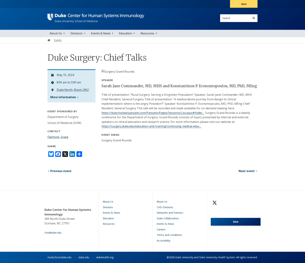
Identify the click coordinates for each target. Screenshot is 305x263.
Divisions (76, 33)
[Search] (254, 18)
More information (63, 97)
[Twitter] (215, 203)
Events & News (100, 33)
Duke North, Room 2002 (73, 90)
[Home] (95, 16)
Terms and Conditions (169, 235)
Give (244, 4)
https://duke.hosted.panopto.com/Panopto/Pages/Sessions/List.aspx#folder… (152, 113)
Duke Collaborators (168, 218)
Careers (161, 229)
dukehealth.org (105, 257)
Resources (147, 33)
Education (125, 33)
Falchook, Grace (57, 137)
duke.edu (84, 257)
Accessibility (163, 240)
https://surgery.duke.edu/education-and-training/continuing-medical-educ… (151, 126)
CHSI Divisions (165, 207)
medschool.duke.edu (59, 257)
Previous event (60, 171)
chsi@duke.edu (52, 232)
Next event (247, 171)
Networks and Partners (170, 212)
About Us (56, 33)
